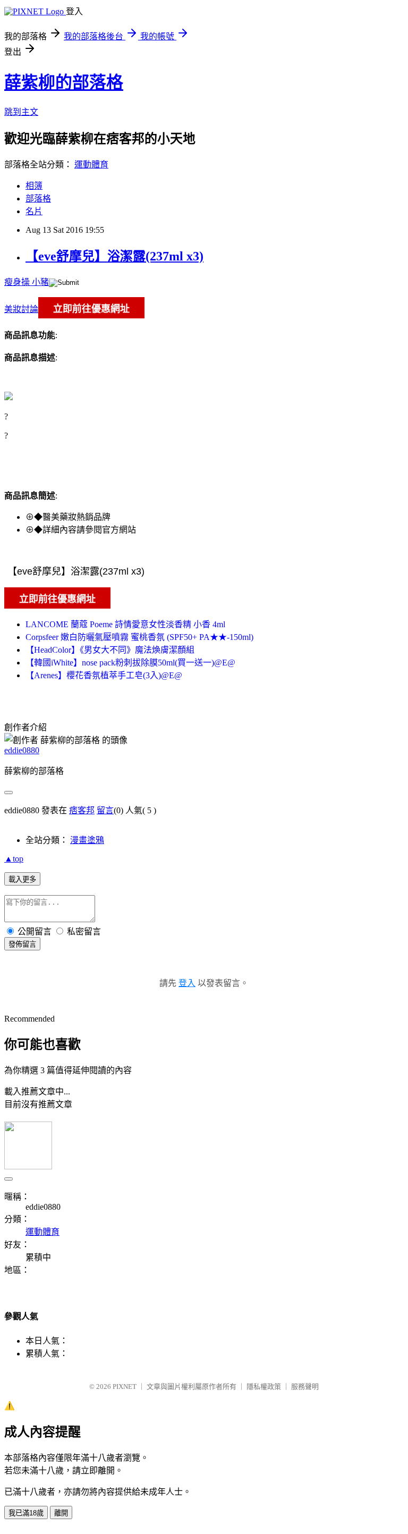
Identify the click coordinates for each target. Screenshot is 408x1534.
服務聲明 (305, 1386)
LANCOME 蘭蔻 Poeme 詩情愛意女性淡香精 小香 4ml (125, 624)
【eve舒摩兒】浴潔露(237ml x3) (114, 256)
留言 (105, 810)
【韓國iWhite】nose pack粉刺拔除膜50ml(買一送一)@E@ (130, 662)
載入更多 (22, 879)
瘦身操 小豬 (26, 281)
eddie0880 (21, 750)
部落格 (38, 198)
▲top (13, 858)
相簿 (34, 185)
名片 (34, 211)
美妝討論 (21, 309)
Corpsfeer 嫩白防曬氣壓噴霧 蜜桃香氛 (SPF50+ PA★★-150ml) (139, 637)
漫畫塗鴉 (87, 840)
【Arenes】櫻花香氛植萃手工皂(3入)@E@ (104, 675)
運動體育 (91, 164)
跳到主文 (21, 111)
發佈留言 (22, 944)
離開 (61, 1513)
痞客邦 (82, 810)
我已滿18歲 (26, 1513)
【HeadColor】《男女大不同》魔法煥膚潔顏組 (110, 649)
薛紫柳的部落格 (63, 82)
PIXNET (125, 1386)
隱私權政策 (263, 1386)
